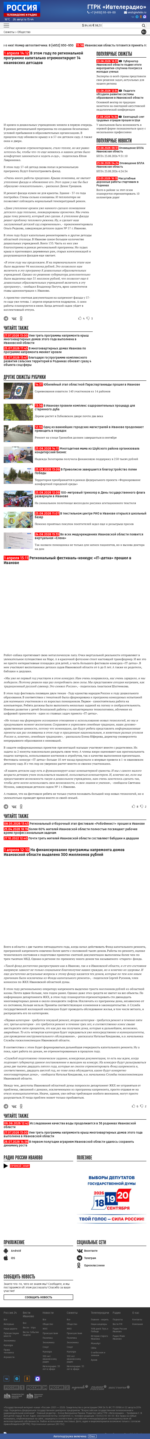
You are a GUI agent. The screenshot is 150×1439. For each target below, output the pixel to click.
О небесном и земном (98, 1354)
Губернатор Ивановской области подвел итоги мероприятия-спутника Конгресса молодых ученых (119, 66)
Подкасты (118, 1319)
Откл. (92, 1436)
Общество (48, 1324)
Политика (47, 1337)
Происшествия (50, 1333)
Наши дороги (10, 1328)
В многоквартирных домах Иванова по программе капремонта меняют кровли (45, 350)
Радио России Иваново (120, 1330)
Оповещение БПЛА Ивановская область (120, 149)
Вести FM (117, 1324)
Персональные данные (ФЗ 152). (48, 1424)
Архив (94, 1359)
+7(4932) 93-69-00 (105, 1415)
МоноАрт (95, 1343)
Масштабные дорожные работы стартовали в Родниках (117, 182)
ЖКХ (45, 1328)
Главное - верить (99, 1319)
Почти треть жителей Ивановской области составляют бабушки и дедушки (84, 838)
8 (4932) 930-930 (51, 45)
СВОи (93, 1348)
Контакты (137, 1319)
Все (5, 1319)
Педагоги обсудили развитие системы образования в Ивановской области (119, 94)
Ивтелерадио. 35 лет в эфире (51, 1367)
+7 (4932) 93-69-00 (103, 12)
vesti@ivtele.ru (137, 12)
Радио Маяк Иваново (119, 1337)
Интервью (9, 1324)
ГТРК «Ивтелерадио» (116, 7)
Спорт (46, 1347)
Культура (8, 1345)
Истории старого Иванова (99, 1337)
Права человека (9, 1351)
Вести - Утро (29, 1327)
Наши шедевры (99, 1324)
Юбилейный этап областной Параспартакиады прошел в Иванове (92, 384)
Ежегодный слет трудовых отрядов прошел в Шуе (120, 118)
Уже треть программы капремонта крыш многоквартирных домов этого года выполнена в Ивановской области (46, 339)
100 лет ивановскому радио (50, 1359)
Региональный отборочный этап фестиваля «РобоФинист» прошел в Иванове (87, 823)
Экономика (9, 1340)
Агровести (9, 1357)
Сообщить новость (38, 1297)
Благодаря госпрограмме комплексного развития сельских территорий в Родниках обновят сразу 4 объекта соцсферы (47, 361)
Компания (137, 1324)
